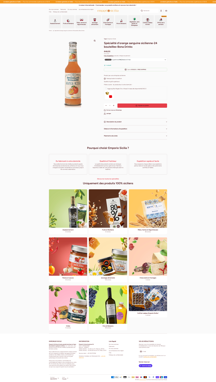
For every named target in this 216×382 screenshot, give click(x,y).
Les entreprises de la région (116, 350)
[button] (107, 113)
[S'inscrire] (165, 351)
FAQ (110, 353)
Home (50, 30)
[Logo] (108, 10)
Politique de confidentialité (116, 355)
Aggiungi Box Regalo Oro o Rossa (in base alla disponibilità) (126, 88)
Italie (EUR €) (53, 379)
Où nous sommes (113, 348)
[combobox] (149, 11)
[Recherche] (141, 11)
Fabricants (111, 346)
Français (64, 379)
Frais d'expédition (109, 55)
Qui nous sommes (114, 344)
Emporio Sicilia (142, 379)
